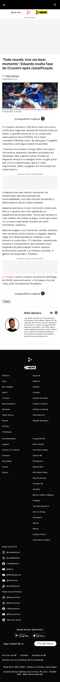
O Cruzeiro (8, 277)
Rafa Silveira (12, 76)
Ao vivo (17, 12)
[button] (55, 4)
